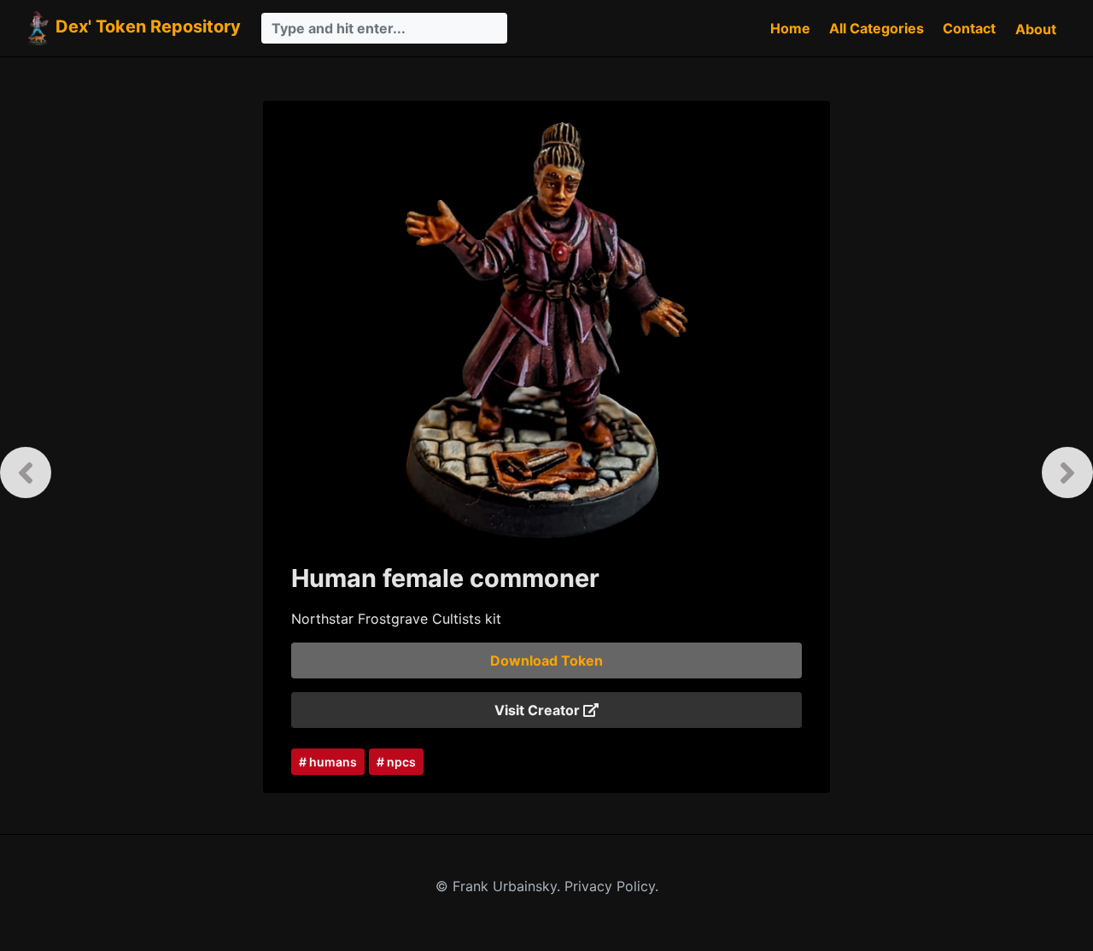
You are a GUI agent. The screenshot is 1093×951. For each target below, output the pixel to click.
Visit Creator (538, 710)
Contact (969, 28)
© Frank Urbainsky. (499, 886)
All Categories (876, 28)
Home (790, 28)
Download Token (546, 660)
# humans (328, 761)
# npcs (396, 761)
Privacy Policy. (611, 886)
